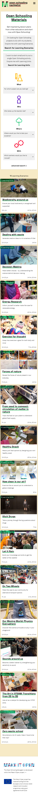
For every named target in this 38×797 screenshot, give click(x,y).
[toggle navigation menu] (34, 3)
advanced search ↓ (19, 166)
